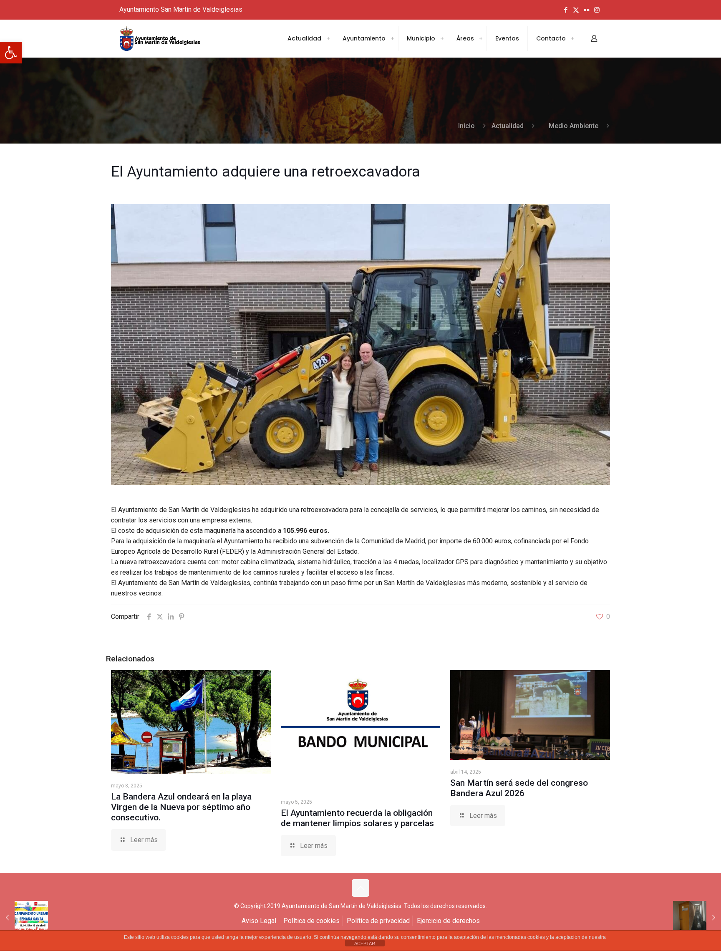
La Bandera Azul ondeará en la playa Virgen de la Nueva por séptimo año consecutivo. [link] (181, 807)
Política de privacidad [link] (378, 921)
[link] (11, 52)
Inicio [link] (466, 126)
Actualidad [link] (508, 126)
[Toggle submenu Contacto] (572, 38)
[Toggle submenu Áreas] (480, 38)
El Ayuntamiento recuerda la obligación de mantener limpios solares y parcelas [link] (357, 818)
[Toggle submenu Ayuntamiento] (392, 38)
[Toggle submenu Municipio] (442, 38)
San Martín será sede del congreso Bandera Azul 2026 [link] (519, 788)
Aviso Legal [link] (259, 921)
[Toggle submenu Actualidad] (328, 38)
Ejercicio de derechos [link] (448, 921)
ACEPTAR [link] (364, 943)
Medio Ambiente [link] (573, 126)
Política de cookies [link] (311, 921)
